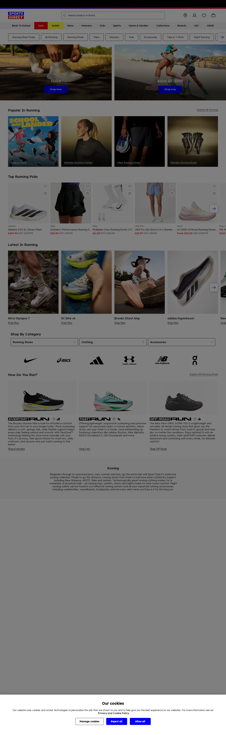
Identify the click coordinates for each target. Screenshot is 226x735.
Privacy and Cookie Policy (113, 713)
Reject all (116, 721)
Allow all (140, 721)
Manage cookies (89, 721)
